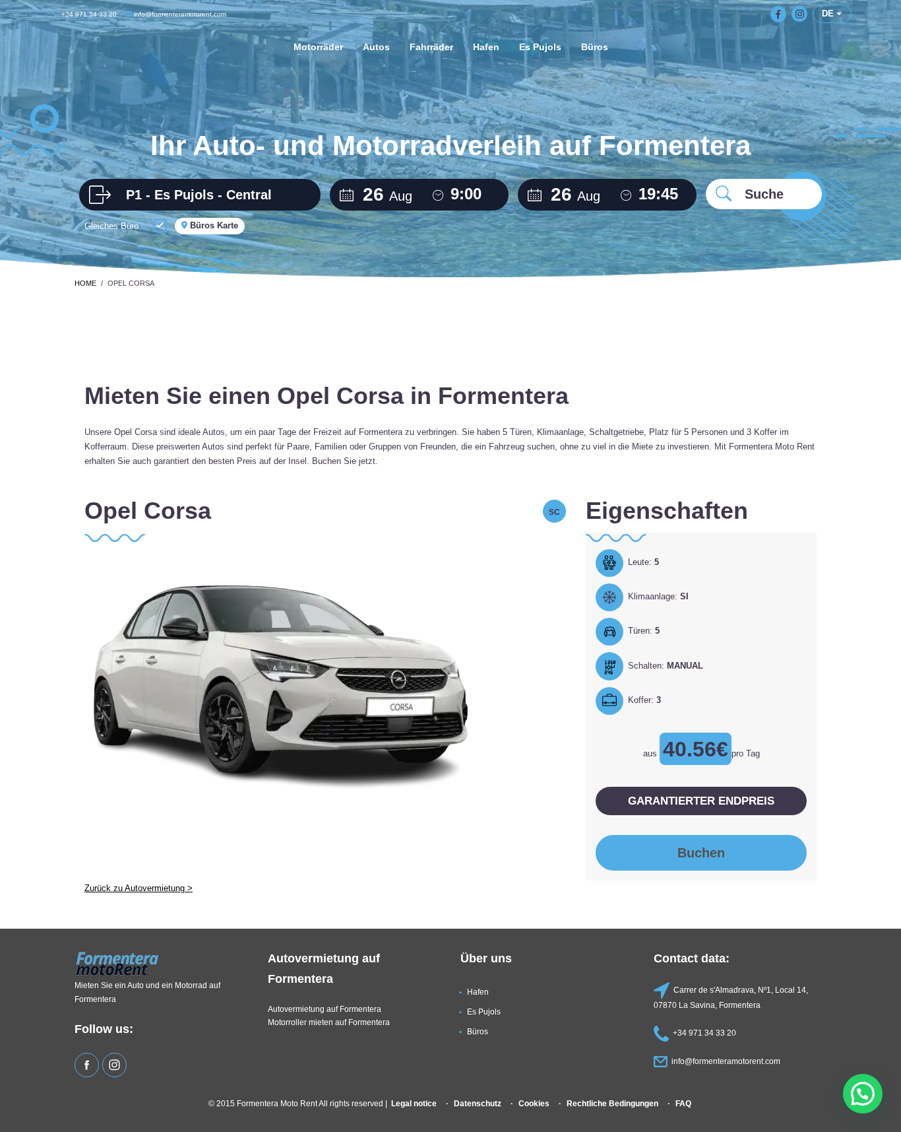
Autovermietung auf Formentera (324, 1009)
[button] (863, 1094)
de (829, 13)
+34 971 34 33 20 (88, 14)
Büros (477, 1031)
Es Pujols (484, 1011)
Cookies (533, 1103)
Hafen (478, 992)
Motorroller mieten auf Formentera (329, 1022)
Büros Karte (212, 225)
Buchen (701, 853)
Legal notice (414, 1103)
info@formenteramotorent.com (179, 14)
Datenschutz (477, 1103)
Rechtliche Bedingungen (612, 1103)
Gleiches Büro (111, 226)
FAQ (683, 1103)
